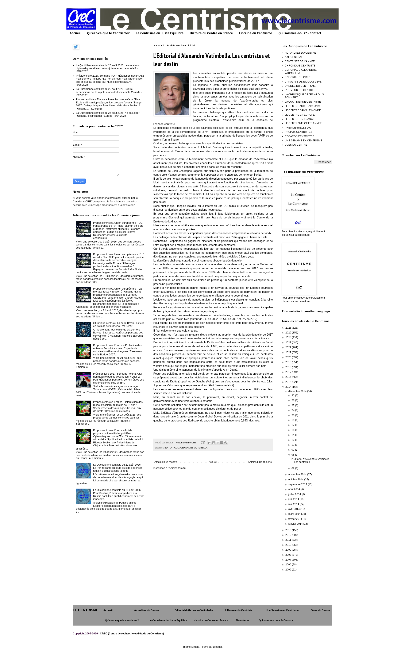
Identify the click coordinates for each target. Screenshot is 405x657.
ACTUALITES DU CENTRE (300, 52)
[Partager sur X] (218, 443)
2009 (288, 549)
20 (293, 415)
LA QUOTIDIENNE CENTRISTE (303, 101)
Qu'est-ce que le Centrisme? (108, 33)
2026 (288, 327)
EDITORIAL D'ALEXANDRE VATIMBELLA (186, 447)
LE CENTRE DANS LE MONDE (303, 110)
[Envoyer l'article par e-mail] (202, 442)
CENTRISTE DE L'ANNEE (300, 61)
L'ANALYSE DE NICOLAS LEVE (303, 81)
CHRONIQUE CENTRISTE (300, 65)
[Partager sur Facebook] (222, 443)
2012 (288, 535)
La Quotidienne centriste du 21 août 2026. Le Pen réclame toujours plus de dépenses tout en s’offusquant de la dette (117, 467)
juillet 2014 (295, 494)
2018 (288, 367)
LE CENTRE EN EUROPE (300, 114)
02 (293, 468)
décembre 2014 (297, 391)
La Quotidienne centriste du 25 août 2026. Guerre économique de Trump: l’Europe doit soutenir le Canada (108, 90)
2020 (288, 357)
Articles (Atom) (177, 468)
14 (293, 434)
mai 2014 (294, 504)
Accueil (75, 33)
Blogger (217, 646)
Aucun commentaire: (187, 442)
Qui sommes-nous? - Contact (299, 33)
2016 (288, 376)
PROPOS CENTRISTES (298, 131)
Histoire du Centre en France (211, 33)
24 (293, 410)
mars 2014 (294, 513)
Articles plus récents (165, 462)
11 (293, 444)
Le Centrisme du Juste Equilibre (160, 33)
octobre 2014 (296, 479)
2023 (288, 342)
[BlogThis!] (214, 443)
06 (293, 454)
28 (293, 400)
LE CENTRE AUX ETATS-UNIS (302, 106)
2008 (288, 554)
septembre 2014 (298, 484)
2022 (288, 347)
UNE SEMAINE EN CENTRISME (303, 140)
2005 (288, 569)
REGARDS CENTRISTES (299, 136)
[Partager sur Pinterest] (226, 443)
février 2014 (295, 518)
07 (293, 449)
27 (293, 405)
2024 (288, 337)
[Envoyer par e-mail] (210, 443)
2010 (288, 544)
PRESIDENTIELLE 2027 (299, 127)
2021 (288, 352)
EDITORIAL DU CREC (297, 77)
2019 (288, 362)
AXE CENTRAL (293, 57)
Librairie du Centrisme (255, 33)
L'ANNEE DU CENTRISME (300, 85)
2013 (288, 530)
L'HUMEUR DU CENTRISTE (301, 90)
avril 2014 (294, 509)
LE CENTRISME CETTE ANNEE (303, 123)
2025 (288, 332)
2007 (288, 559)
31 (293, 395)
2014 (288, 386)
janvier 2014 (295, 523)
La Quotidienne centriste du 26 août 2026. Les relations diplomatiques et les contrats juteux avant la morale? (107, 67)
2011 (288, 539)
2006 (288, 564)
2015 (288, 382)
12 (293, 440)
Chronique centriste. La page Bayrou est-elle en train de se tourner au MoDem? (118, 325)
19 (293, 420)
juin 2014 (294, 499)
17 (293, 425)
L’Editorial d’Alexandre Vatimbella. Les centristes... (310, 460)
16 (293, 430)
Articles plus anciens (260, 462)
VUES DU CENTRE (296, 144)
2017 (288, 372)
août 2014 (294, 489)
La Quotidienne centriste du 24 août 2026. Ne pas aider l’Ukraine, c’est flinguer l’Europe (107, 114)
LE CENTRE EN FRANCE (300, 119)
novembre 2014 (297, 474)
